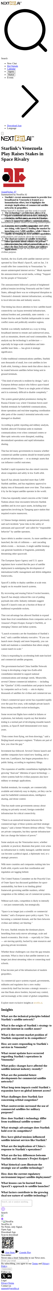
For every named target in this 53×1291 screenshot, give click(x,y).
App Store (10, 1252)
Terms (35, 1263)
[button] (29, 128)
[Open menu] (2, 133)
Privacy (4, 1283)
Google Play (25, 1252)
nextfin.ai (38, 1003)
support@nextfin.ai (10, 1288)
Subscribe (6, 1269)
